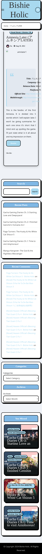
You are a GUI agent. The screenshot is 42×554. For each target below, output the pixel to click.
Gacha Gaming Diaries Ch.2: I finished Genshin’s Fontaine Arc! (20, 469)
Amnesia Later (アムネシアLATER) (19, 38)
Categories (8, 373)
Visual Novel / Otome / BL (21, 32)
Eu (11, 46)
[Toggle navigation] (3, 10)
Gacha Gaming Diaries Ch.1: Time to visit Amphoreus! (21, 522)
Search (21, 183)
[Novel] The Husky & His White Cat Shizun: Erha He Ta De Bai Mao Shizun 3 (21, 283)
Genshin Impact (14, 460)
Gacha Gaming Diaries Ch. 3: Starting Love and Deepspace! (19, 442)
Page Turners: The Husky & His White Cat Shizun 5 (21, 495)
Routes (13, 143)
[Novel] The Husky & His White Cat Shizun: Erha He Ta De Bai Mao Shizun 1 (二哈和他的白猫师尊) (21, 302)
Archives (7, 393)
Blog (10, 456)
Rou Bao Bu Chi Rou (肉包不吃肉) (20, 486)
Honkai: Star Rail (15, 514)
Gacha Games (13, 429)
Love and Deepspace (16, 432)
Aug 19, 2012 (20, 46)
